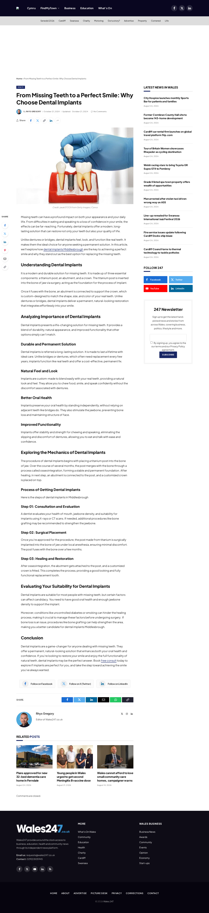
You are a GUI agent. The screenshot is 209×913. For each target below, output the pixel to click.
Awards (143, 836)
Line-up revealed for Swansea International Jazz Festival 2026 (162, 217)
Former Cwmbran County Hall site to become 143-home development (165, 116)
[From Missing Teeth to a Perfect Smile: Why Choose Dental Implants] (74, 166)
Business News (147, 831)
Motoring (99, 20)
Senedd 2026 (47, 20)
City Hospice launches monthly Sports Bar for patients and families (166, 99)
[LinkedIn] (5, 242)
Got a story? (114, 20)
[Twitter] (5, 233)
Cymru (31, 8)
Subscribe (168, 354)
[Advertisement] (104, 51)
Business (69, 8)
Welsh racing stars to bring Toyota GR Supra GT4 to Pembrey (166, 166)
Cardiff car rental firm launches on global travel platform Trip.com (168, 133)
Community (84, 836)
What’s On (105, 8)
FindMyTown (48, 8)
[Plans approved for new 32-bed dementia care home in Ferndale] (34, 757)
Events (143, 847)
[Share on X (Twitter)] (37, 120)
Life (167, 20)
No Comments (100, 111)
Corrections (134, 893)
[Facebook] (5, 225)
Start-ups (144, 863)
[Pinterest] (5, 250)
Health (21, 87)
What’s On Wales (87, 831)
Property (142, 20)
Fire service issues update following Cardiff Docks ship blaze (165, 234)
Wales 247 (108, 901)
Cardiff (62, 20)
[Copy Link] (44, 120)
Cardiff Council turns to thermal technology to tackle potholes (162, 251)
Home (19, 78)
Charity (86, 20)
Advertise (129, 20)
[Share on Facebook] (31, 120)
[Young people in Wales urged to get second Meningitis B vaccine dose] (75, 757)
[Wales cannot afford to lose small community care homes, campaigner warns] (115, 757)
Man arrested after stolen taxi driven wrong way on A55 (165, 200)
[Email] (5, 258)
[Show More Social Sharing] (58, 120)
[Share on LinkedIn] (51, 120)
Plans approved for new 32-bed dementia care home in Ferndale (32, 776)
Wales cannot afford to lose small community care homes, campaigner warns (115, 776)
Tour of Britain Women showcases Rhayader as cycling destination (164, 150)
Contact (153, 893)
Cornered (156, 20)
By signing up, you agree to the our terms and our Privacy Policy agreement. (168, 346)
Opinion (143, 852)
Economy (144, 857)
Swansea (74, 20)
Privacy (117, 893)
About (65, 893)
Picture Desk (99, 893)
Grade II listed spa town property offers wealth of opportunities (167, 183)
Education (86, 8)
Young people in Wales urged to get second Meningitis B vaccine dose (74, 776)
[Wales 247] (17, 8)
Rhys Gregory (33, 111)
